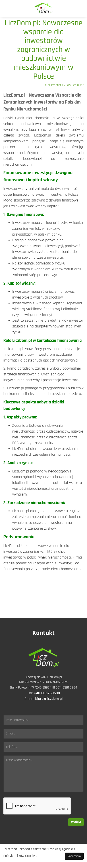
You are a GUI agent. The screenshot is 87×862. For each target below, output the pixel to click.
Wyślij (76, 822)
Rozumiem (74, 856)
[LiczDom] (43, 8)
